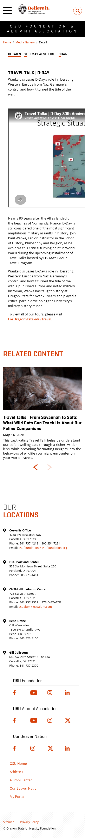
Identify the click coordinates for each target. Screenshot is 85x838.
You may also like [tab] (39, 53)
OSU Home (18, 763)
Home (7, 42)
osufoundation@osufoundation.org (43, 548)
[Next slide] (49, 467)
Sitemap (8, 822)
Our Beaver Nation (24, 788)
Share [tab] (64, 53)
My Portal (17, 796)
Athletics (16, 772)
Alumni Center (21, 780)
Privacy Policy (29, 822)
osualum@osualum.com (35, 607)
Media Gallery (25, 42)
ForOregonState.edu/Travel (29, 319)
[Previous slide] (35, 467)
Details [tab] (14, 53)
